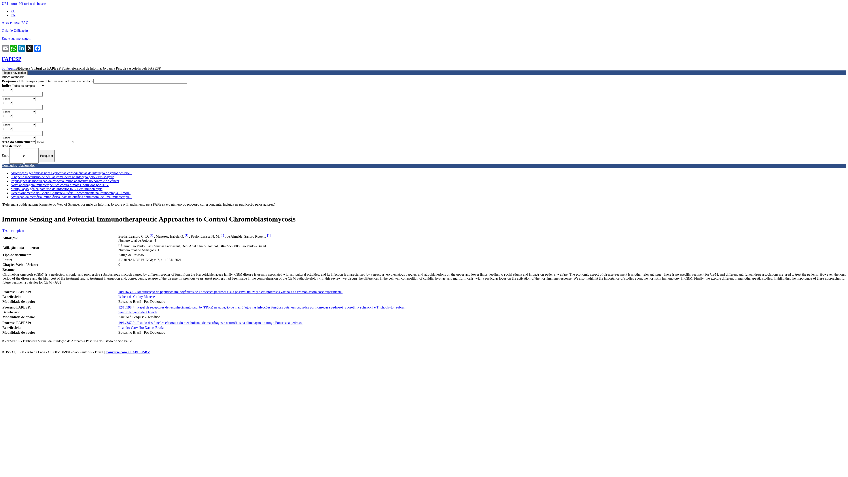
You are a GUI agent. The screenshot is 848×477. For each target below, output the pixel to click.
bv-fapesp (8, 68)
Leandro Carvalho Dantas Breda (141, 327)
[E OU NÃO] (7, 90)
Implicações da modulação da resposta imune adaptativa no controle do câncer (65, 181)
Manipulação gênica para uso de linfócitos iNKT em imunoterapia (56, 189)
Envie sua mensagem (16, 38)
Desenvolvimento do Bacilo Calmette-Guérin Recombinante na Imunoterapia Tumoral (71, 193)
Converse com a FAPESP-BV (128, 352)
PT (13, 11)
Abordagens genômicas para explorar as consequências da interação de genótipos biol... (71, 173)
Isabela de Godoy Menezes (137, 297)
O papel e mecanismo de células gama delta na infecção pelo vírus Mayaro (62, 177)
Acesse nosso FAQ (15, 23)
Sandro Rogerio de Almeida (137, 312)
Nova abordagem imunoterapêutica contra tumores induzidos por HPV (60, 185)
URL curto (9, 4)
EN (13, 15)
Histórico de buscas (32, 4)
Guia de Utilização (15, 30)
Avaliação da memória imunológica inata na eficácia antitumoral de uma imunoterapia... (71, 197)
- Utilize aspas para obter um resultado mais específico (47, 81)
